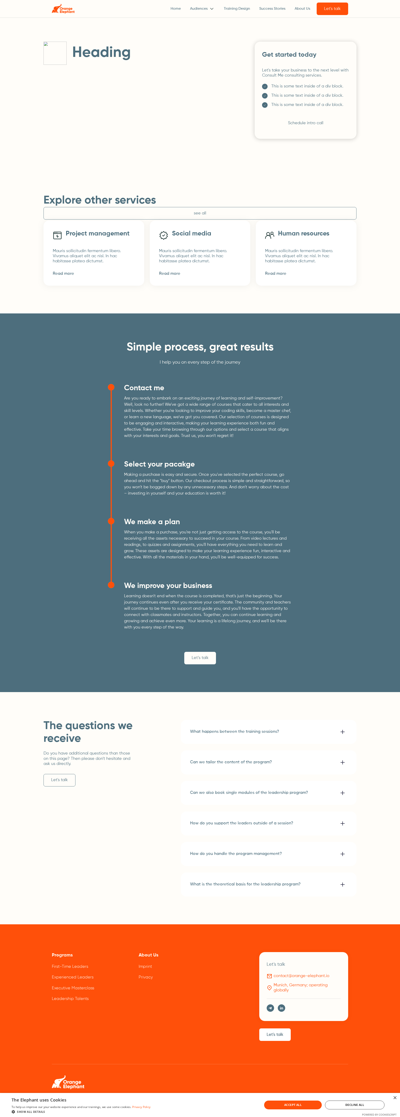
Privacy (146, 977)
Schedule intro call (305, 123)
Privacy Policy (141, 1107)
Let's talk (332, 9)
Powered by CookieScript (379, 1114)
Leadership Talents (70, 999)
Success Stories (272, 9)
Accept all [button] (293, 1105)
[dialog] (200, 1105)
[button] (202, 8)
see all (200, 213)
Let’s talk (200, 658)
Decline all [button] (354, 1105)
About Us (302, 9)
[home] (63, 9)
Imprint (145, 967)
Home (176, 9)
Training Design (237, 9)
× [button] (395, 1098)
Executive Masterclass (73, 988)
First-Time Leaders (70, 967)
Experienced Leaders (73, 977)
